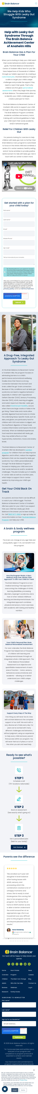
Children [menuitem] (5, 979)
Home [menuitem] (4, 970)
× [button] (34, 1069)
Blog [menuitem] (29, 979)
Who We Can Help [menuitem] (17, 983)
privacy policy (8, 289)
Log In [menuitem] (30, 987)
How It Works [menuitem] (15, 970)
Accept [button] (15, 1090)
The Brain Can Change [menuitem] (18, 979)
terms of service (27, 289)
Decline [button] (23, 1090)
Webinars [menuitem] (14, 987)
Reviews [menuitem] (4, 987)
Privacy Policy (23, 1080)
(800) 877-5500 (14, 514)
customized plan (8, 77)
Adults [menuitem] (4, 983)
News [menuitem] (30, 970)
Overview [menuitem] (5, 975)
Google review (18, 932)
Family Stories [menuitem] (15, 992)
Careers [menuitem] (31, 975)
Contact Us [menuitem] (32, 983)
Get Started (18, 847)
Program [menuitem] (13, 975)
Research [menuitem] (5, 992)
